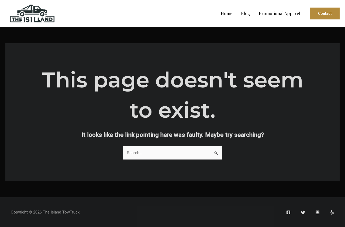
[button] (325, 13)
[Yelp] (332, 212)
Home (226, 13)
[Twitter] (303, 212)
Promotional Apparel (279, 13)
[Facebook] (288, 212)
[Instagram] (317, 212)
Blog (245, 13)
